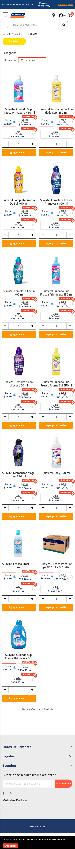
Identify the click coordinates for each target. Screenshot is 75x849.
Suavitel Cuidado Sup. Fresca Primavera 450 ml (19, 110)
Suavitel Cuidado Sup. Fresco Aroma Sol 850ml (56, 383)
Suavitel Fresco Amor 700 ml (18, 565)
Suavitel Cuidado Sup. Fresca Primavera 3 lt (18, 656)
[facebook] (3, 793)
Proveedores (18, 34)
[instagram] (11, 793)
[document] (37, 842)
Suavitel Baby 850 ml (56, 473)
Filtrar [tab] (14, 41)
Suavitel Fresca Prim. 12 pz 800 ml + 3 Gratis (56, 565)
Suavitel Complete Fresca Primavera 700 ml (56, 201)
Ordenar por (10, 60)
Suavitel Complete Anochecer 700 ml (19, 383)
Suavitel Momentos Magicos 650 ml (18, 474)
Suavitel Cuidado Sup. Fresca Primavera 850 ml (56, 292)
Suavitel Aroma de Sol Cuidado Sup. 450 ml (56, 110)
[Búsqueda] (63, 24)
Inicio (5, 34)
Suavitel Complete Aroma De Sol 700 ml (19, 201)
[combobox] (33, 24)
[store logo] (18, 15)
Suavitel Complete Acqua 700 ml (19, 292)
